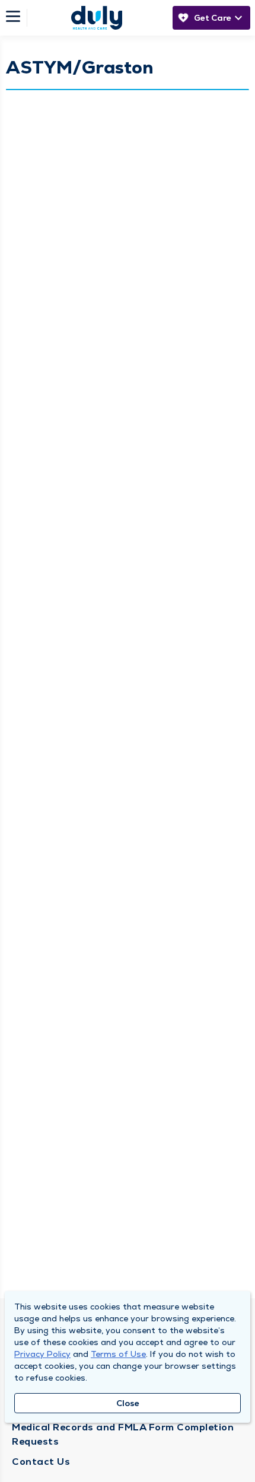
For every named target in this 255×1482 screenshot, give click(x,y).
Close (127, 1403)
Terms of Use (118, 1354)
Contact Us (41, 1461)
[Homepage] (96, 18)
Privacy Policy (42, 1354)
